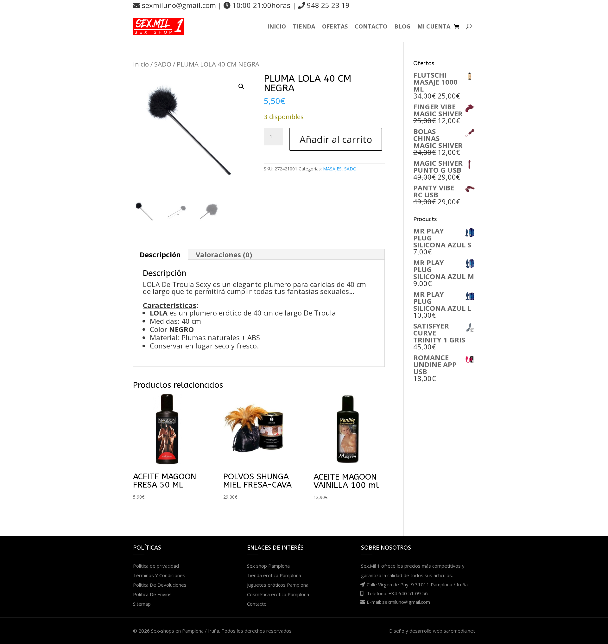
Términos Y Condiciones (159, 575)
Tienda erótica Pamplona (274, 575)
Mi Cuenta (433, 26)
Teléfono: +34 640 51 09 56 (397, 593)
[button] (241, 86)
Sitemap (142, 604)
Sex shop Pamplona (268, 566)
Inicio (276, 26)
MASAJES (332, 169)
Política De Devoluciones (160, 585)
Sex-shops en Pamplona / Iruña (185, 631)
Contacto (371, 26)
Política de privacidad (156, 566)
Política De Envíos (152, 594)
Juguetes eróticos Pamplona (277, 585)
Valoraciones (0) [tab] (224, 254)
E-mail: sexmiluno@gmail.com (398, 602)
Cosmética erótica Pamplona (278, 594)
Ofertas (335, 26)
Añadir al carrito (336, 139)
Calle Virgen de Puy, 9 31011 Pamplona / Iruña (417, 584)
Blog (402, 26)
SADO (162, 64)
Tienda (304, 26)
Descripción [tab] (160, 254)
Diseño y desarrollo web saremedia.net (432, 631)
